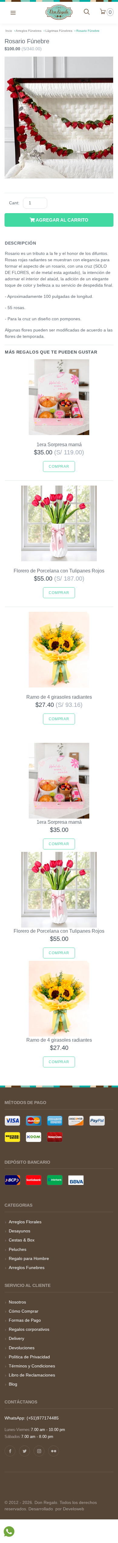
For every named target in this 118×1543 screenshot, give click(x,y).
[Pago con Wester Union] (12, 1137)
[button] (13, 12)
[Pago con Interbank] (55, 1180)
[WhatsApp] (9, 1532)
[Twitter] (24, 1451)
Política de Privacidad (29, 1356)
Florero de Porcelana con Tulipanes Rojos (59, 570)
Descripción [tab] (20, 243)
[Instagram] (39, 1451)
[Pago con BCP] (12, 1180)
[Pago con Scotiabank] (33, 1180)
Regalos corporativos (29, 1329)
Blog (13, 1384)
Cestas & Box (21, 1240)
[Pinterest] (53, 1451)
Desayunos (19, 1230)
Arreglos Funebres (26, 1267)
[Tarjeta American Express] (55, 1121)
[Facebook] (10, 1451)
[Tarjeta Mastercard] (33, 1121)
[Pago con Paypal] (97, 1121)
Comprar (59, 466)
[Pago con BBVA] (76, 1180)
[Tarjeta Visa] (12, 1121)
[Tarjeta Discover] (76, 1121)
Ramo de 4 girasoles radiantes (59, 697)
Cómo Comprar (23, 1311)
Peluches (17, 1249)
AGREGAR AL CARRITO (61, 220)
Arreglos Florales (25, 1221)
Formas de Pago (25, 1320)
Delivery (16, 1338)
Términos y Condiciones (32, 1365)
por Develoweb (69, 1508)
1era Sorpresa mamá (59, 444)
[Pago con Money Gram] (55, 1137)
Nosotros (17, 1302)
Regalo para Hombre (29, 1258)
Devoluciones (21, 1347)
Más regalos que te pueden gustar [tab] (51, 352)
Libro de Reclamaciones (32, 1375)
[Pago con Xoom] (33, 1137)
